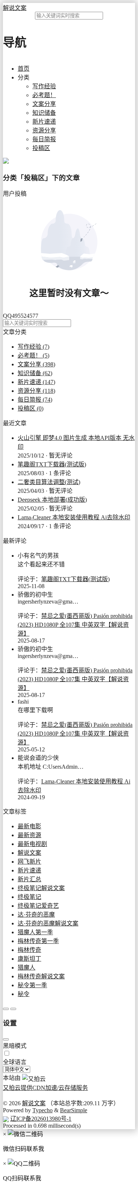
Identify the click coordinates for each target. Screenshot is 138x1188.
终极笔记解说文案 (41, 888)
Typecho (42, 1110)
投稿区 (41, 148)
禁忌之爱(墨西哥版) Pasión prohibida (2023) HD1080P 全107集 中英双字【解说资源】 (75, 625)
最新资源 (29, 835)
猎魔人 (26, 967)
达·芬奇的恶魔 (36, 914)
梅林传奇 (29, 950)
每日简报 (44, 139)
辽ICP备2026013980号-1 (40, 1119)
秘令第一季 (32, 985)
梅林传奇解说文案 (41, 976)
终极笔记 (29, 897)
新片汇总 (29, 879)
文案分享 (44, 104)
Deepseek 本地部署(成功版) (52, 500)
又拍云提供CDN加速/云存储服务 (45, 1088)
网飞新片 (29, 861)
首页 (23, 68)
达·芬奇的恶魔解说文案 (48, 923)
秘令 (23, 994)
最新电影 (29, 826)
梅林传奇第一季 (38, 941)
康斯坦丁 (29, 959)
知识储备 (44, 113)
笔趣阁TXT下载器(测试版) (52, 464)
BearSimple (73, 1110)
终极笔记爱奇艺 (38, 906)
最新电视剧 (32, 844)
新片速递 (44, 121)
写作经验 (44, 86)
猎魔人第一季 (35, 932)
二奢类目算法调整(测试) (49, 482)
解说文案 (14, 8)
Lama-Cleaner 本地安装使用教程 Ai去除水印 (74, 517)
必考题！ (44, 95)
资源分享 (44, 130)
